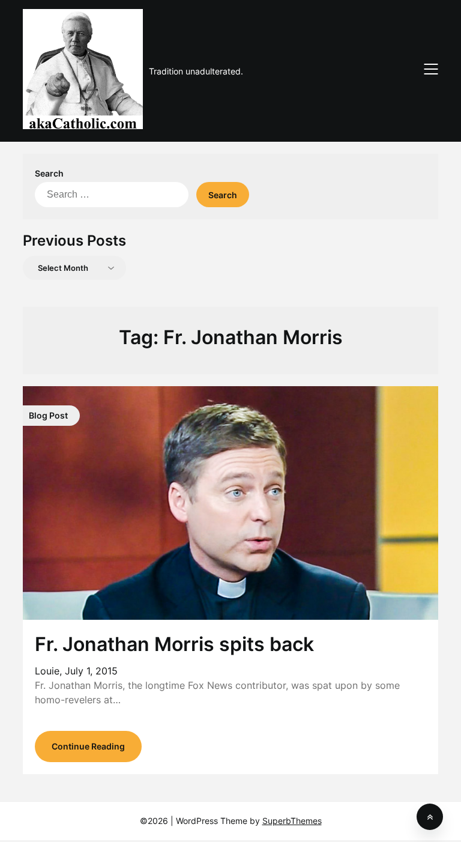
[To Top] (430, 817)
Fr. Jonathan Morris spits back (174, 644)
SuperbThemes (292, 821)
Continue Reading (88, 746)
